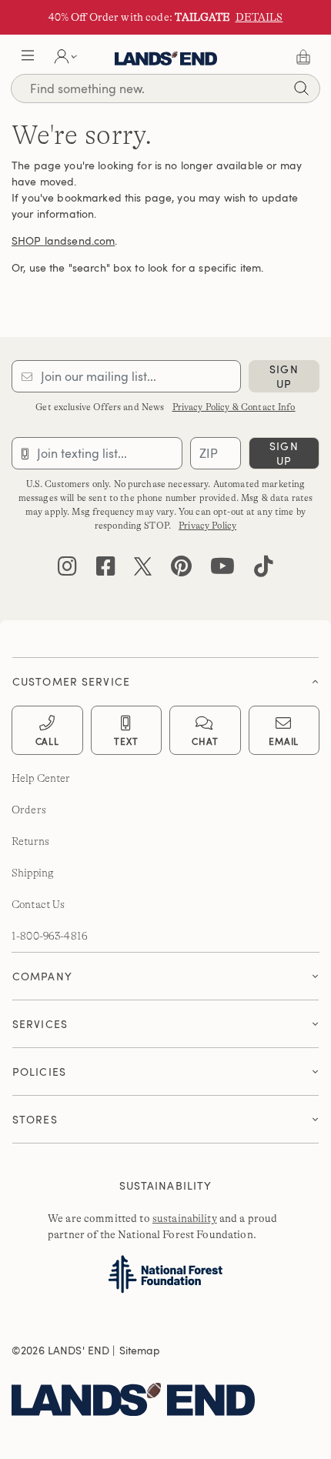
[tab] (165, 677)
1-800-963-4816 (50, 936)
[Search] (301, 90)
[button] (28, 57)
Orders (29, 809)
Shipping (33, 872)
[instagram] (67, 570)
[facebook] (105, 570)
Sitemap (140, 1350)
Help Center (41, 778)
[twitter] (143, 570)
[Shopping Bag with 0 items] (303, 57)
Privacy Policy (207, 525)
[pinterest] (181, 570)
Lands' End (166, 56)
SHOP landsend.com (63, 240)
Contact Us (38, 904)
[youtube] (222, 570)
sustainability (184, 1218)
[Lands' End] (160, 1396)
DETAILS (259, 17)
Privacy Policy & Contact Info (234, 407)
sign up (283, 376)
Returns (30, 841)
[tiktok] (263, 570)
